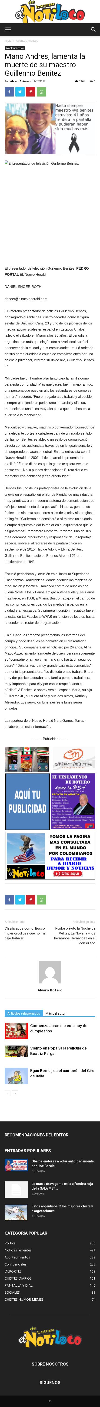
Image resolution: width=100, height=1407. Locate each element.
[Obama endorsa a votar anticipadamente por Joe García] (16, 1165)
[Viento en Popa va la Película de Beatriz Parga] (16, 1051)
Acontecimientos (27, 41)
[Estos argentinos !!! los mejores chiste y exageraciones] (16, 1212)
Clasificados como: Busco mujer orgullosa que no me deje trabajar (25, 933)
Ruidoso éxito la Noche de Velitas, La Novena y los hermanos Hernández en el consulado (74, 935)
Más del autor (56, 1013)
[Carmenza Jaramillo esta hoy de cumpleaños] (16, 1031)
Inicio (8, 41)
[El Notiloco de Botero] (50, 11)
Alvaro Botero (19, 81)
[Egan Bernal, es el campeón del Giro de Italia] (16, 1076)
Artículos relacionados (23, 1013)
